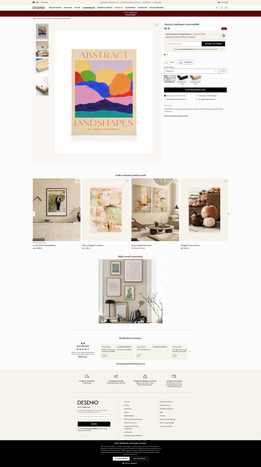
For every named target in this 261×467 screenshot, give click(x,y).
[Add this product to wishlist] (156, 24)
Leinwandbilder (89, 8)
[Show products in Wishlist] (221, 7)
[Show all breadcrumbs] (35, 19)
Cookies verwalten (166, 426)
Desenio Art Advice (166, 402)
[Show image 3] (42, 67)
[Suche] (217, 8)
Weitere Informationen (130, 454)
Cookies (162, 416)
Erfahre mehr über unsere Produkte (176, 116)
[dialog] (130, 453)
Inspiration (142, 8)
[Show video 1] (42, 87)
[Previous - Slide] (162, 80)
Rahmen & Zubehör (104, 8)
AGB (161, 412)
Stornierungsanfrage (167, 423)
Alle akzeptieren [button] (121, 458)
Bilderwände (130, 8)
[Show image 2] (42, 49)
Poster (77, 8)
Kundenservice (165, 405)
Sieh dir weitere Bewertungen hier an (130, 364)
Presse (126, 405)
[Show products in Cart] (226, 7)
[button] (223, 71)
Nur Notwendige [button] (139, 458)
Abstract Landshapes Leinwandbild (58, 18)
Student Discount (130, 423)
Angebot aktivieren (213, 44)
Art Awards (128, 432)
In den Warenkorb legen (195, 90)
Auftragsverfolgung (166, 409)
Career (126, 412)
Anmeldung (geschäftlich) (133, 435)
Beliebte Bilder (55, 8)
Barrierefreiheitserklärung (133, 419)
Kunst (41, 18)
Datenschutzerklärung (185, 49)
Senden (94, 424)
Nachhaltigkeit (129, 416)
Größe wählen (169, 67)
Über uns (127, 402)
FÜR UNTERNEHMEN (157, 8)
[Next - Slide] (228, 80)
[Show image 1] (42, 31)
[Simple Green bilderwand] (130, 291)
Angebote (119, 8)
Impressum (128, 409)
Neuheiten (68, 8)
